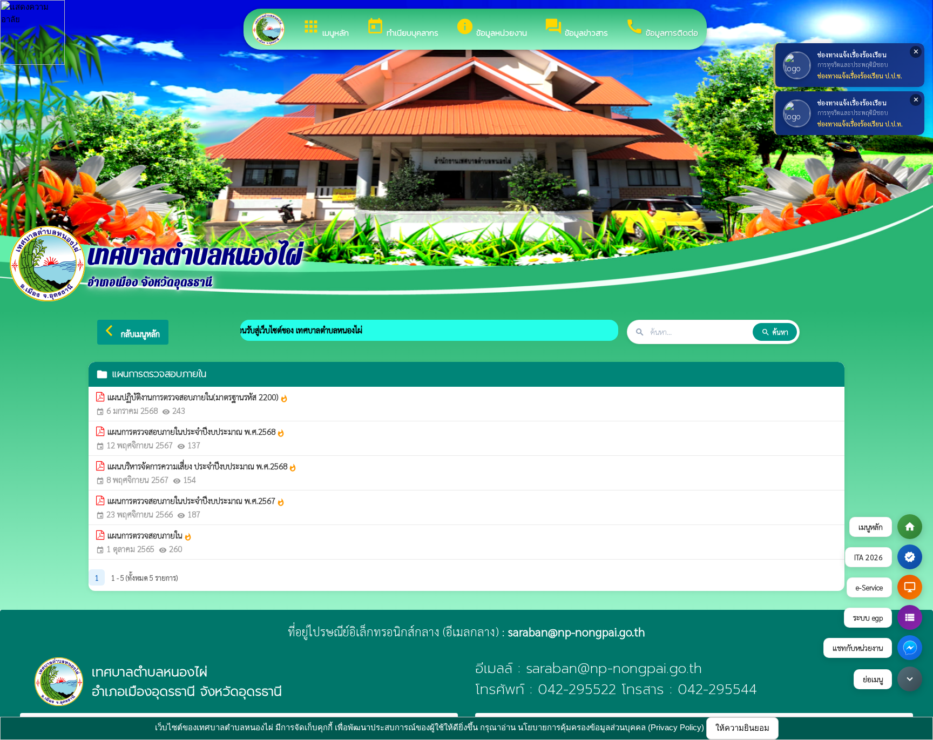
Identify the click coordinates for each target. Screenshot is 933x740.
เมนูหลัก (325, 28)
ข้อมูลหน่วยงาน (491, 28)
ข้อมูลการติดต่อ (661, 28)
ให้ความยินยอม (742, 727)
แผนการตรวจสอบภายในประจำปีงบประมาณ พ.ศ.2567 (196, 500)
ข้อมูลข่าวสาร (576, 28)
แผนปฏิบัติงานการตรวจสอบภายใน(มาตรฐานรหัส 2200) (197, 397)
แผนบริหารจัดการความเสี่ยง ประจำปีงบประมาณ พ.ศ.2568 (202, 466)
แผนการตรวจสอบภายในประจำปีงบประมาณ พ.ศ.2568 (196, 431)
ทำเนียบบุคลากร (402, 28)
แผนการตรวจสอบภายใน (149, 535)
